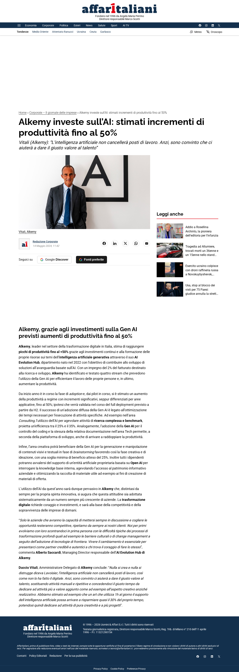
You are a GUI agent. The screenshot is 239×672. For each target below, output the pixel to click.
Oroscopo (216, 31)
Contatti (21, 655)
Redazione (55, 655)
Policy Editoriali (38, 655)
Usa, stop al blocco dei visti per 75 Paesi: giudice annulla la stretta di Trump (201, 290)
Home (23, 112)
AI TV (126, 25)
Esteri (77, 25)
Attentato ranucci (62, 31)
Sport (114, 25)
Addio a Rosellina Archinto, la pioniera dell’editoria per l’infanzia (201, 231)
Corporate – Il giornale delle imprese (53, 112)
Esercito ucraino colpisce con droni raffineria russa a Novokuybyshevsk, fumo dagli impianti (201, 270)
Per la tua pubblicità (75, 655)
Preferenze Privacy (136, 669)
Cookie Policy (117, 669)
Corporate (48, 25)
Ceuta (93, 31)
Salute (101, 25)
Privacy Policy (101, 669)
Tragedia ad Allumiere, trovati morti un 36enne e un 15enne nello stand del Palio (201, 251)
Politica (64, 25)
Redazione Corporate (45, 241)
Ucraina (81, 31)
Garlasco (105, 31)
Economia (31, 25)
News (89, 25)
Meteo (198, 31)
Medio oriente (40, 31)
